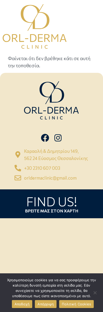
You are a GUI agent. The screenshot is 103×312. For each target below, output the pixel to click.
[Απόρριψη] (95, 293)
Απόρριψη (46, 304)
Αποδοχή (22, 304)
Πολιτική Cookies (76, 304)
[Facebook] (45, 137)
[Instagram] (58, 137)
